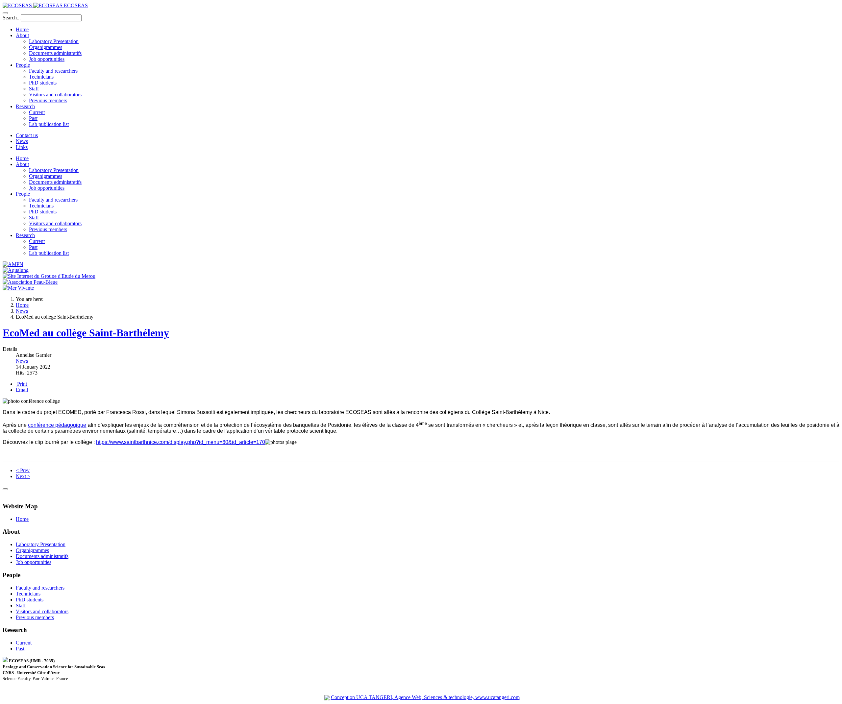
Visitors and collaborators (55, 94)
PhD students (43, 82)
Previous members (48, 100)
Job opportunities (46, 59)
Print (22, 384)
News (22, 141)
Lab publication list (49, 124)
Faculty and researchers (53, 71)
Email (22, 390)
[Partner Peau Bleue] (30, 282)
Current (37, 112)
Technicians (41, 77)
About (22, 35)
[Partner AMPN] (13, 264)
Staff (34, 88)
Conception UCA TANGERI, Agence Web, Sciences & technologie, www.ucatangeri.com (425, 697)
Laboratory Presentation (54, 41)
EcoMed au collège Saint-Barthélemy (86, 333)
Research (25, 106)
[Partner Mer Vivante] (18, 288)
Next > (23, 476)
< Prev (23, 470)
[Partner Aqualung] (16, 270)
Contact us (27, 135)
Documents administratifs (55, 53)
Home (22, 29)
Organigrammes (45, 47)
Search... (12, 17)
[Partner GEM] (49, 276)
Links (22, 147)
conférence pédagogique (57, 425)
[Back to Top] (5, 489)
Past (33, 118)
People (23, 65)
